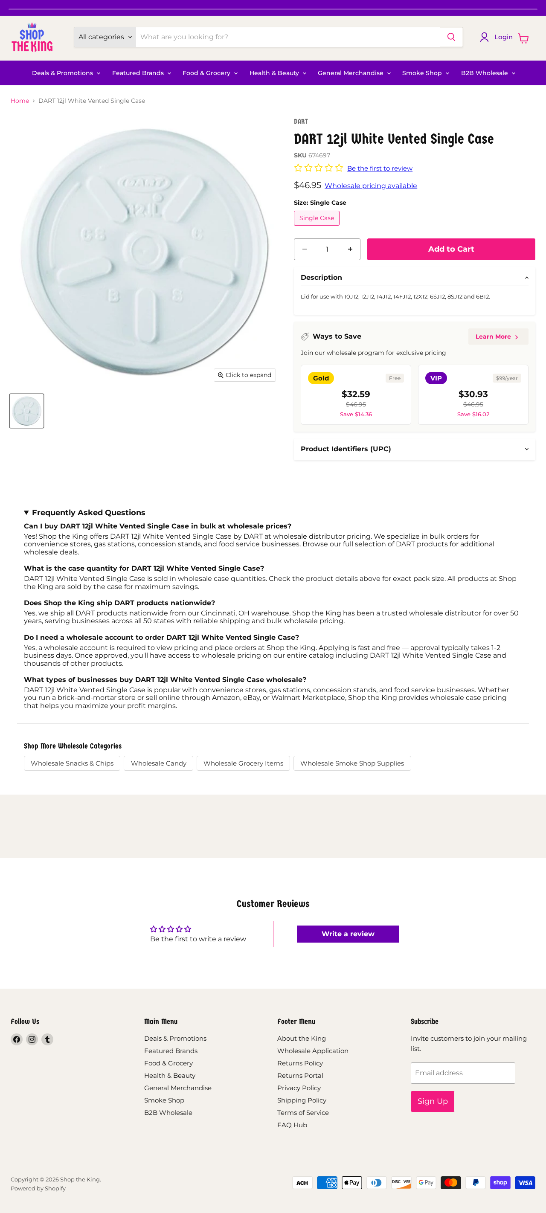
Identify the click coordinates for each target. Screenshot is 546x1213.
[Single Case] (318, 227)
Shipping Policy (301, 1100)
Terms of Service (303, 1113)
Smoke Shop (423, 73)
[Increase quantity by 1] (350, 249)
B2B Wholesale (485, 73)
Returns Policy (300, 1063)
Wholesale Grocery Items (243, 763)
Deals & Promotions (63, 73)
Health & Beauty (275, 73)
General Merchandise (351, 73)
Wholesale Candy (158, 763)
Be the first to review (379, 168)
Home (20, 100)
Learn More (493, 336)
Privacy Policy (299, 1088)
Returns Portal (300, 1075)
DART (301, 121)
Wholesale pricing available (371, 186)
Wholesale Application (313, 1051)
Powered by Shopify (38, 1188)
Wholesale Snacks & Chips (72, 763)
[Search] (451, 37)
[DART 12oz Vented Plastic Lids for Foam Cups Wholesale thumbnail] (27, 411)
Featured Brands (139, 73)
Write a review (348, 934)
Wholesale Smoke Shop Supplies (352, 763)
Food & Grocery (207, 73)
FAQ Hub (292, 1125)
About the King (301, 1038)
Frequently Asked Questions (88, 512)
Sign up (433, 1101)
